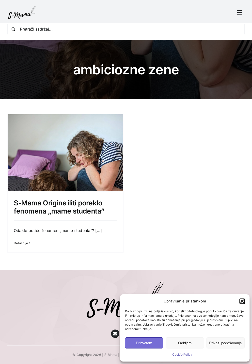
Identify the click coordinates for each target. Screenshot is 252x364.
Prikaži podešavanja (225, 343)
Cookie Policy (182, 354)
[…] (98, 230)
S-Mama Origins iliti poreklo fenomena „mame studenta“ (59, 207)
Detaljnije (21, 243)
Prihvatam (144, 343)
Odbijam (185, 343)
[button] (242, 301)
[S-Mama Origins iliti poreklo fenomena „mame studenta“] (65, 187)
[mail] (115, 334)
